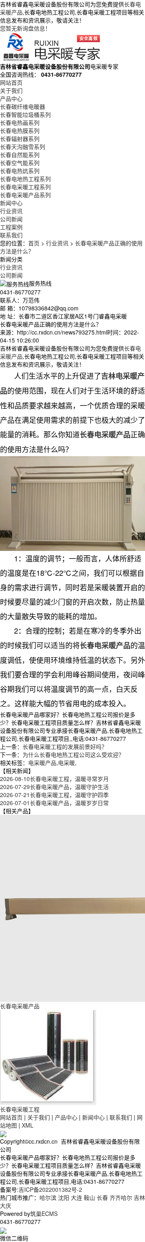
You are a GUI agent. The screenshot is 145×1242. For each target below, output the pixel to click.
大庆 (5, 1205)
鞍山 (89, 1197)
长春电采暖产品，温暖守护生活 (54, 787)
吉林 (139, 1197)
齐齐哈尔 (121, 1197)
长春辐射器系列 (19, 139)
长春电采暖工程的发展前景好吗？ (65, 746)
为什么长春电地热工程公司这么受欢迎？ (73, 755)
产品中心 (11, 98)
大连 (76, 1197)
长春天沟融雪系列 (22, 147)
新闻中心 (11, 203)
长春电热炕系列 (19, 171)
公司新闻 (11, 219)
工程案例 (11, 227)
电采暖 (66, 763)
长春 (102, 1197)
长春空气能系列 (19, 163)
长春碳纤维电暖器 (22, 106)
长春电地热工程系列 (25, 179)
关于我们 (11, 90)
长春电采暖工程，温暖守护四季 (54, 795)
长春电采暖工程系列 (25, 187)
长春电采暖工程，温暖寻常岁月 (54, 779)
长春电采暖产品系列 (25, 195)
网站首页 (11, 82)
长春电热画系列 (19, 122)
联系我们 (11, 235)
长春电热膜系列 (19, 130)
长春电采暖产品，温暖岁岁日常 (54, 803)
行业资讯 (11, 211)
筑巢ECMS (44, 1213)
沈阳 (63, 1197)
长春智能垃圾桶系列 (25, 114)
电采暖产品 (42, 763)
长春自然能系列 (19, 155)
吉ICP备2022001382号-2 (50, 1189)
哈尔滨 (47, 1197)
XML (27, 1125)
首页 (33, 243)
